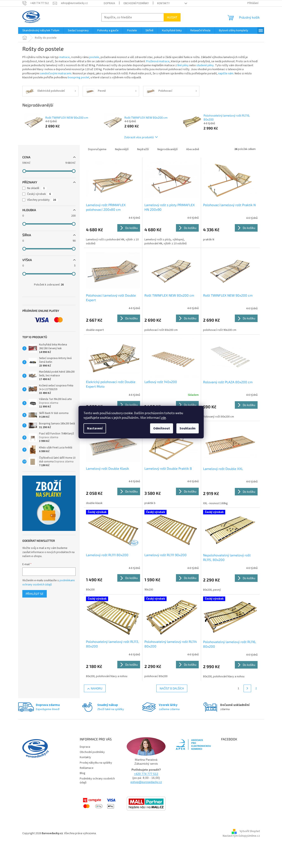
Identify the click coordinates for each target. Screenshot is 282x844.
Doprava (109, 3)
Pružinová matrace (157, 61)
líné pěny (183, 65)
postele (94, 57)
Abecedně (192, 149)
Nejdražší (143, 149)
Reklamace (87, 768)
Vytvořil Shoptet (250, 831)
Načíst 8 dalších (172, 688)
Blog (82, 773)
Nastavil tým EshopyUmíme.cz (241, 836)
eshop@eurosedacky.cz (146, 782)
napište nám (225, 73)
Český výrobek (39, 194)
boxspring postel (78, 77)
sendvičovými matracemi (55, 73)
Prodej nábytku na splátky (96, 763)
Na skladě (36, 188)
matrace (64, 57)
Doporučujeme (97, 149)
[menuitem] (40, 30)
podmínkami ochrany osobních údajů (48, 582)
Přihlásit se (34, 593)
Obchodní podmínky (136, 3)
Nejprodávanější (167, 149)
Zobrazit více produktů (139, 137)
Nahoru (96, 688)
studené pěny (205, 65)
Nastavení (94, 428)
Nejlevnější (122, 149)
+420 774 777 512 (146, 773)
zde (163, 417)
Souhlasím (188, 428)
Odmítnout (161, 428)
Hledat (172, 17)
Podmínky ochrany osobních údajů (97, 781)
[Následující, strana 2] (247, 688)
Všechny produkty (41, 200)
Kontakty (163, 3)
